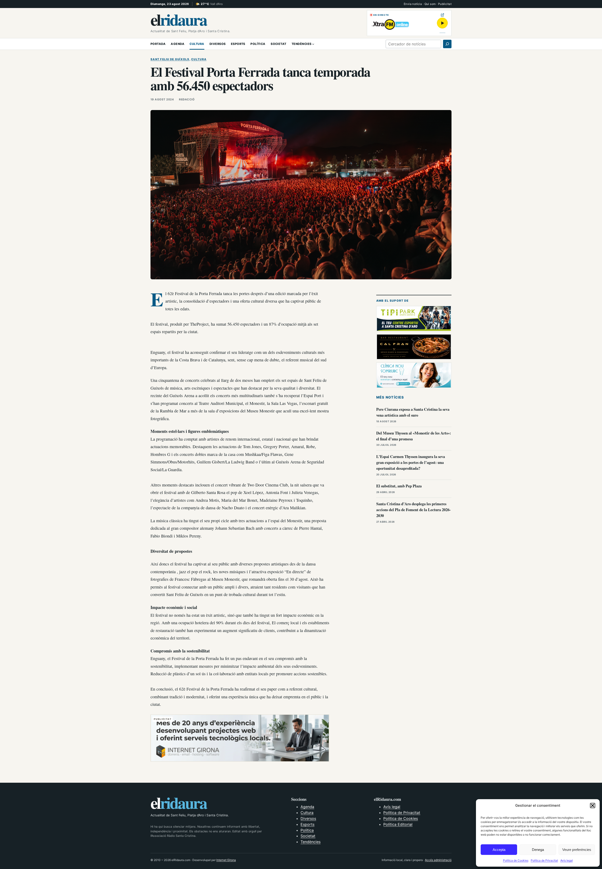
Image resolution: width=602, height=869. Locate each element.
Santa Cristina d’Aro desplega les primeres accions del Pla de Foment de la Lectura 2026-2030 (413, 509)
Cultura (198, 59)
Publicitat (445, 4)
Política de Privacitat (544, 860)
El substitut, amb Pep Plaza (399, 486)
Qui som (430, 4)
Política (307, 830)
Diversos (308, 818)
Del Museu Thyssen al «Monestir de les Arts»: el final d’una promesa (413, 436)
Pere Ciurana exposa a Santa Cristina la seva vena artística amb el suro (412, 412)
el (178, 19)
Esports (307, 824)
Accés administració (438, 860)
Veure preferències (576, 850)
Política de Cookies (515, 860)
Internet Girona (226, 860)
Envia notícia (413, 4)
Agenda (307, 806)
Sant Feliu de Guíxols (170, 59)
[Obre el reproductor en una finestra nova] (442, 15)
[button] (592, 805)
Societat (308, 835)
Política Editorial (397, 824)
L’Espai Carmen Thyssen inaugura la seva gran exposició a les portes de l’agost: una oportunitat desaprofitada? (410, 462)
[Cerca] (447, 44)
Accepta (499, 850)
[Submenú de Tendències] (313, 44)
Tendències (311, 841)
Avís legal (566, 860)
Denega (538, 850)
